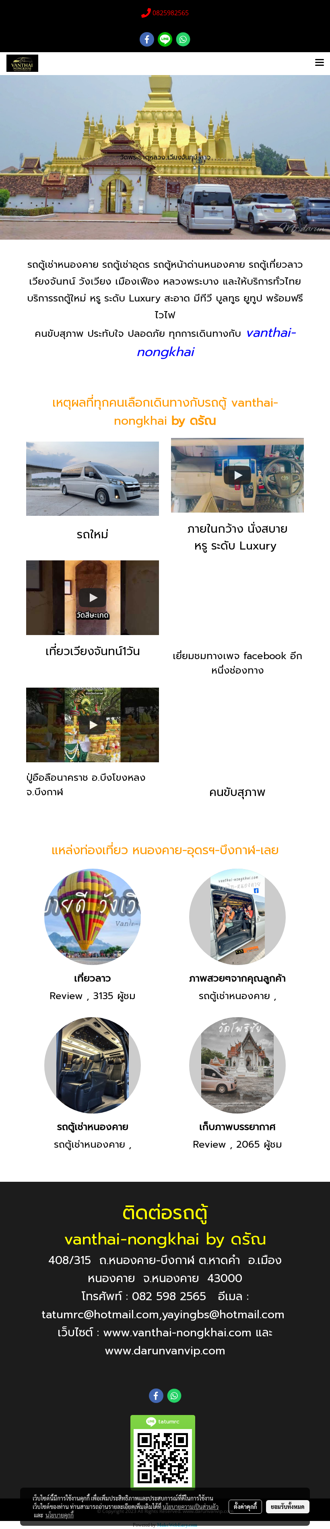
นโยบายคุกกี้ (59, 1515)
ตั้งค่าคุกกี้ (245, 1506)
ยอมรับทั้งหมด (288, 1506)
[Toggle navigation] (319, 63)
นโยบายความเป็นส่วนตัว (191, 1506)
